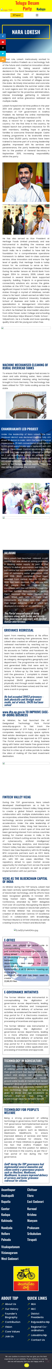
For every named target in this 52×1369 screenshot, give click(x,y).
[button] (36, 15)
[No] (48, 1361)
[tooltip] (3, 36)
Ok (26, 1365)
